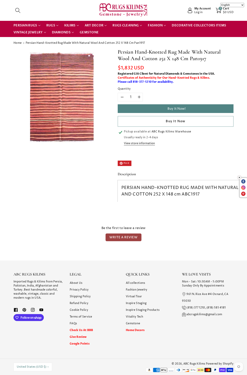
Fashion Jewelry (136, 290)
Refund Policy (79, 303)
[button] (18, 10)
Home (18, 43)
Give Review (78, 337)
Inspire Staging (136, 303)
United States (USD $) (31, 367)
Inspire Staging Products (143, 310)
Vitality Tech (134, 317)
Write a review (123, 237)
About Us (76, 283)
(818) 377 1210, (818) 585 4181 (206, 307)
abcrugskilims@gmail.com (204, 314)
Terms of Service (81, 317)
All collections (135, 283)
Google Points (80, 344)
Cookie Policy (79, 310)
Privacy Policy (79, 290)
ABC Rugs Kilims (194, 364)
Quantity (124, 89)
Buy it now (175, 121)
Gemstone (133, 323)
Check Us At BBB (81, 330)
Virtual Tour (134, 296)
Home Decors (135, 330)
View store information (139, 143)
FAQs (73, 323)
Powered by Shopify (219, 364)
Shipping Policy (80, 296)
